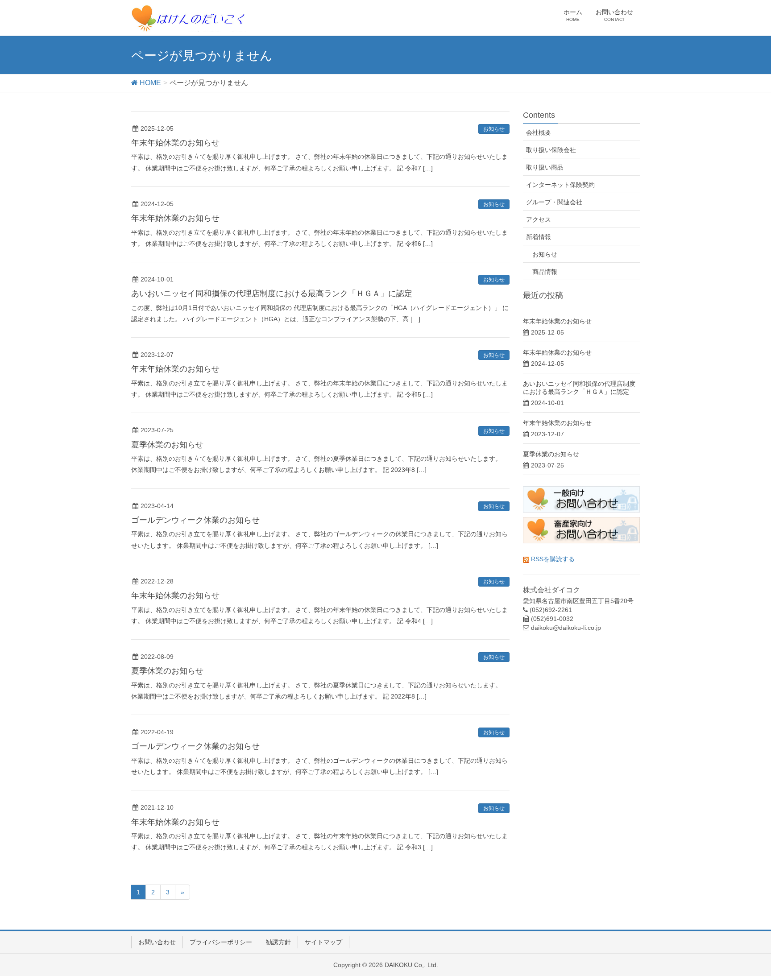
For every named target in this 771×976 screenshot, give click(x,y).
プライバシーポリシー (221, 942)
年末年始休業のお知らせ (175, 142)
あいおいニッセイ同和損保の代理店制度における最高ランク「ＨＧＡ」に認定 (271, 293)
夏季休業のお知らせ (167, 444)
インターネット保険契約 (560, 184)
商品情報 (544, 271)
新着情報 (538, 236)
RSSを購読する (552, 558)
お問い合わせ (157, 942)
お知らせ (494, 129)
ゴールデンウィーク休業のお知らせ (195, 520)
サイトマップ (323, 942)
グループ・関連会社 (554, 202)
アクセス (538, 219)
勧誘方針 (278, 942)
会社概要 (538, 132)
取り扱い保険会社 (551, 149)
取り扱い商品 (545, 167)
